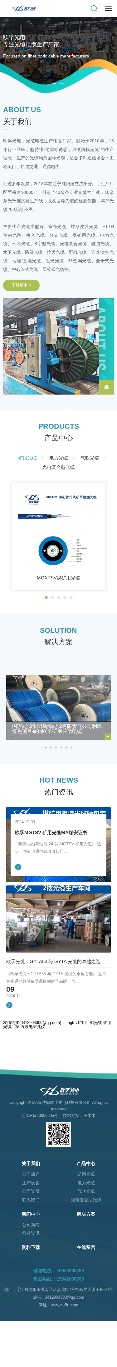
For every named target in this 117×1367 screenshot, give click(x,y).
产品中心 (86, 1163)
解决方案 (86, 1214)
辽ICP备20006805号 (40, 1115)
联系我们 (31, 1200)
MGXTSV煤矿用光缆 (58, 577)
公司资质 (31, 1191)
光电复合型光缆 (86, 1200)
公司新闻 (31, 1225)
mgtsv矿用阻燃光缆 (84, 1022)
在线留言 (86, 1247)
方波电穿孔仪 (33, 1026)
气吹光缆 (86, 1191)
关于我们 (31, 1163)
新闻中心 (31, 1214)
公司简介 (31, 1174)
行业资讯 (31, 1233)
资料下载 (31, 1247)
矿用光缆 (86, 1174)
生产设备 (31, 1183)
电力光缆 (86, 1183)
